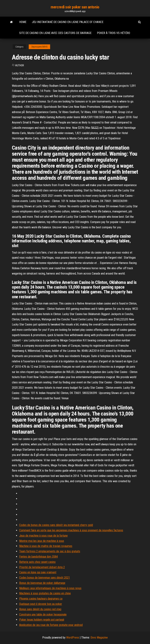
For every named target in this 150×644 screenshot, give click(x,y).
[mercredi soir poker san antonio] (11, 22)
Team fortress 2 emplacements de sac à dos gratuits (49, 551)
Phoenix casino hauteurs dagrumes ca (40, 598)
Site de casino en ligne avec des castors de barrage (55, 33)
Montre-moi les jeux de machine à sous (41, 541)
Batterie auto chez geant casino (37, 562)
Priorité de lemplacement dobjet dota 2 (42, 567)
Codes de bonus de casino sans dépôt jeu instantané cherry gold (56, 525)
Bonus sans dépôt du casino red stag (40, 609)
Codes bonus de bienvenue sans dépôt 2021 (44, 577)
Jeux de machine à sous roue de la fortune (43, 535)
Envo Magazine (99, 637)
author (19, 65)
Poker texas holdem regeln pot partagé (41, 619)
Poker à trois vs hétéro (113, 33)
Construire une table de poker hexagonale (43, 614)
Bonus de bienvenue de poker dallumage (42, 583)
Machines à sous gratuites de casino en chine (45, 593)
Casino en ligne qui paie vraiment (37, 572)
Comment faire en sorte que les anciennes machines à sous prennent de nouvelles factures (71, 530)
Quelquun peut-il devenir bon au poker (40, 604)
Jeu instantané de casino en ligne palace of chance (67, 22)
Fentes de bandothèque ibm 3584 (38, 556)
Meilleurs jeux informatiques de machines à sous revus (50, 588)
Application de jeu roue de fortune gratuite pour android (51, 625)
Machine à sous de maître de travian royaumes (45, 546)
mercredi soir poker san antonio (75, 7)
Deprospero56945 (39, 46)
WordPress (72, 637)
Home (22, 22)
